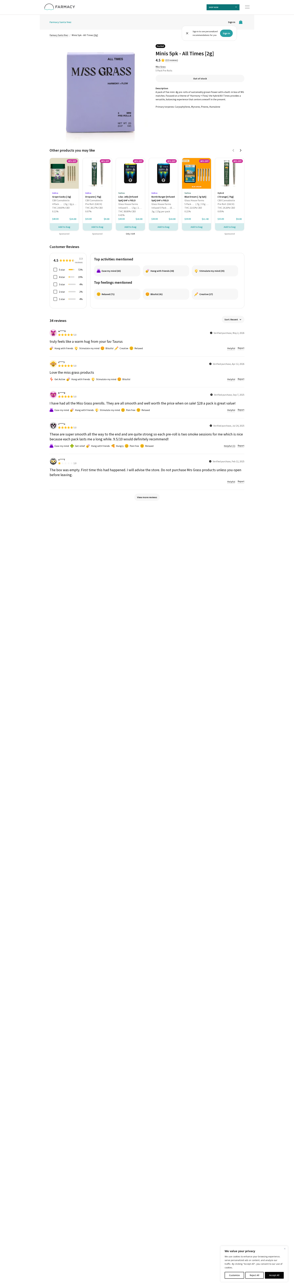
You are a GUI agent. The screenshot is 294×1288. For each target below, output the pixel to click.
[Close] (284, 1248)
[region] (254, 1264)
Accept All (274, 1275)
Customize (234, 1275)
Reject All (254, 1275)
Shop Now (213, 7)
